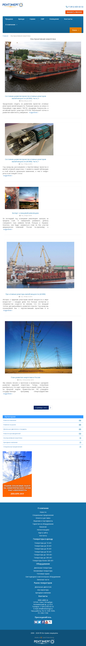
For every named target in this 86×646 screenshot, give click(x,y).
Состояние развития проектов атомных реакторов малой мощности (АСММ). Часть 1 (25, 160)
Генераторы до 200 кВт (43, 558)
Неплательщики (43, 530)
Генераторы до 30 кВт (43, 549)
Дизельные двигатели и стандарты (15, 429)
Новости (43, 512)
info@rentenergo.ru (46, 609)
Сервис (32, 19)
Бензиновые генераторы (43, 571)
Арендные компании (10, 442)
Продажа (9, 19)
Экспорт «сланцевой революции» (25, 213)
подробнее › (33, 112)
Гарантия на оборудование (43, 524)
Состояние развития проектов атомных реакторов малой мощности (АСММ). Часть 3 (25, 97)
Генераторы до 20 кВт (43, 546)
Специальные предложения (12, 447)
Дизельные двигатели (43, 587)
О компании (10, 24)
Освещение (54, 19)
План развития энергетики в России (25, 377)
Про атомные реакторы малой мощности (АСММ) (25, 294)
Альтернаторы (43, 590)
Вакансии (43, 527)
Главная (5, 36)
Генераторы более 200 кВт (43, 560)
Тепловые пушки (43, 574)
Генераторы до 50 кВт (43, 552)
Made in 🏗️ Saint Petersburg (44, 637)
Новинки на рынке (9, 425)
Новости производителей (11, 434)
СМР (42, 19)
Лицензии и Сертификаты (43, 521)
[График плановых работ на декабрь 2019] (17, 474)
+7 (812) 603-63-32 (75, 7)
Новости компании (9, 420)
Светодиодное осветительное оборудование (43, 577)
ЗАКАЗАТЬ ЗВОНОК (74, 12)
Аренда (21, 19)
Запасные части (43, 580)
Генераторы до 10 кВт (43, 543)
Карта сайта (43, 533)
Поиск (74, 30)
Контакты (68, 19)
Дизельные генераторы (43, 568)
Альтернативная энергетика (12, 438)
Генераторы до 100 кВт (43, 555)
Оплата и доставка (43, 518)
